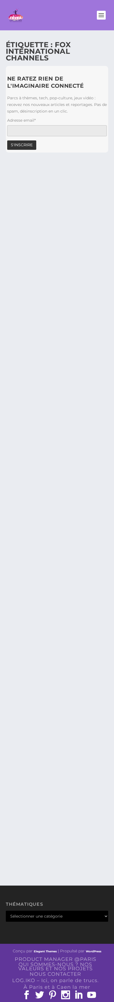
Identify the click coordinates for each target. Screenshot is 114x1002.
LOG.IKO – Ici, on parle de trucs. (55, 980)
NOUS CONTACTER (55, 974)
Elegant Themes (45, 951)
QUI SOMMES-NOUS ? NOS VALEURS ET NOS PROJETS (55, 966)
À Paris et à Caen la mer (57, 987)
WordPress (93, 951)
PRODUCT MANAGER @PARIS (55, 959)
